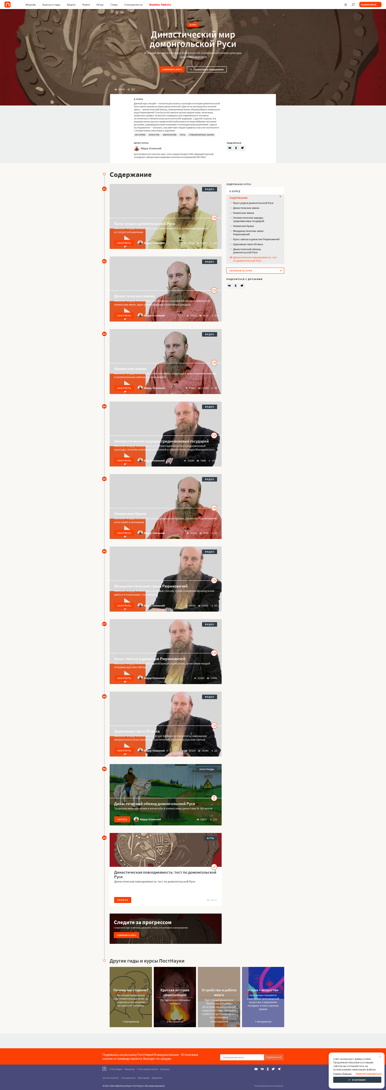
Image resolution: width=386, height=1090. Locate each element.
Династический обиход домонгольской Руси (154, 803)
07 (104, 624)
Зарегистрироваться (368, 1073)
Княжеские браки (130, 513)
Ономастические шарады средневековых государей (161, 441)
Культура (154, 135)
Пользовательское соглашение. (268, 1085)
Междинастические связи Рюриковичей (151, 586)
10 (104, 837)
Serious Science (111, 1077)
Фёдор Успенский (154, 243)
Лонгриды (206, 769)
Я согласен (358, 1080)
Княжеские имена (130, 368)
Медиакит (157, 1077)
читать (122, 819)
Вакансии (130, 1069)
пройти (122, 900)
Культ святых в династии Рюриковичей (149, 658)
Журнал (31, 4)
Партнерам (143, 1077)
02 (104, 261)
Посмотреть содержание (208, 69)
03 (104, 334)
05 (104, 479)
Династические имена (134, 296)
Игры (100, 4)
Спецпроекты (133, 4)
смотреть (124, 242)
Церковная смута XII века (137, 731)
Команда (164, 1069)
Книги (86, 4)
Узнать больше (342, 1073)
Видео (71, 4)
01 (104, 188)
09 (104, 769)
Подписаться (274, 1057)
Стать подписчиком (147, 1069)
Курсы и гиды (51, 4)
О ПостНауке (115, 1069)
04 (104, 406)
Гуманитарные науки (201, 135)
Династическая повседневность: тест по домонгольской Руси (165, 874)
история (140, 135)
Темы (113, 4)
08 (104, 696)
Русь (182, 135)
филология (169, 135)
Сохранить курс (172, 69)
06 (104, 551)
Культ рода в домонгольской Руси (144, 223)
